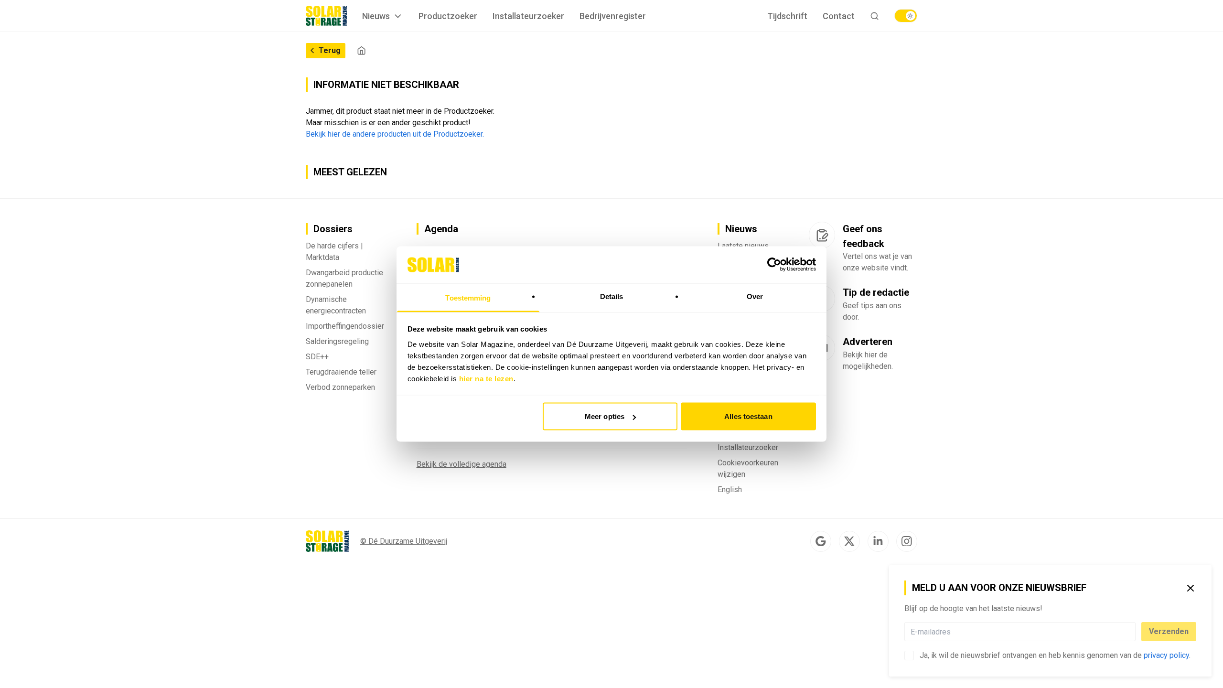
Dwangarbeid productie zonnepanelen (344, 278)
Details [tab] (611, 296)
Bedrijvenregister (612, 16)
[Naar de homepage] (326, 16)
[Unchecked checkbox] (909, 655)
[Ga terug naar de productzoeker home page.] (361, 50)
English (730, 489)
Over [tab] (755, 296)
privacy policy (1166, 655)
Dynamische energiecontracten (336, 305)
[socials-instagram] (906, 541)
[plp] (905, 15)
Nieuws (376, 16)
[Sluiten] (1190, 588)
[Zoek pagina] (874, 16)
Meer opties (604, 416)
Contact (839, 16)
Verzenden (1169, 631)
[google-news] (820, 541)
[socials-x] (849, 541)
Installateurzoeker (528, 16)
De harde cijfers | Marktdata (334, 251)
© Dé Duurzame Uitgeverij (403, 541)
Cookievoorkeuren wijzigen (748, 468)
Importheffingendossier (345, 326)
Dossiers (333, 229)
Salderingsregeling (337, 341)
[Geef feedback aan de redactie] (822, 235)
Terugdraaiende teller (341, 371)
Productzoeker (447, 16)
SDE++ (317, 356)
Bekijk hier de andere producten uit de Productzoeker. (395, 134)
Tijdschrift (787, 16)
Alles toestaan (748, 416)
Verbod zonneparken (340, 387)
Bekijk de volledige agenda (461, 464)
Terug (330, 50)
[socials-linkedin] (878, 541)
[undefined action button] (1133, 631)
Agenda (441, 229)
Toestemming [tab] (468, 297)
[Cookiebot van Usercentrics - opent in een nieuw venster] (774, 265)
